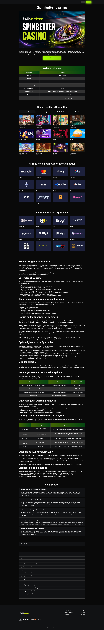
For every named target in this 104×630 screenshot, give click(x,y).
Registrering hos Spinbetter (27, 570)
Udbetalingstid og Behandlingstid (28, 585)
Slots (76, 111)
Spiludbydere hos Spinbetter (27, 567)
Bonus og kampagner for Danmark (29, 573)
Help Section (24, 597)
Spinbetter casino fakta (26, 558)
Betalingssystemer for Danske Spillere (30, 582)
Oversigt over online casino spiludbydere (30, 588)
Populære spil (26, 111)
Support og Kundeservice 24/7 (28, 591)
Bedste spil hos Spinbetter (27, 561)
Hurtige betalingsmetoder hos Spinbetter (30, 564)
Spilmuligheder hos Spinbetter (28, 576)
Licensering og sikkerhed (27, 593)
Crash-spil (59, 111)
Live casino (42, 111)
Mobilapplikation (24, 579)
